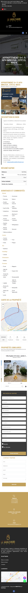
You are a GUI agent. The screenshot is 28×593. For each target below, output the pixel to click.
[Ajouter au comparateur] (24, 386)
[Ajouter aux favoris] (20, 386)
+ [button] (3, 304)
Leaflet (14, 330)
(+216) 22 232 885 (17, 3)
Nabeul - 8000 (14, 513)
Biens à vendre (5, 560)
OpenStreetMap (19, 330)
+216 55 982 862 (14, 499)
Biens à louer (4, 562)
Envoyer (14, 484)
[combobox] (4, 9)
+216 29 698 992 (14, 502)
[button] (14, 99)
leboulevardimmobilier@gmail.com (15, 27)
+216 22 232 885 (14, 501)
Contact (3, 564)
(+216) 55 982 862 (7, 3)
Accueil (14, 68)
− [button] (3, 306)
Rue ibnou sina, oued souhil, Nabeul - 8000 (12, 1)
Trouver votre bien (14, 453)
